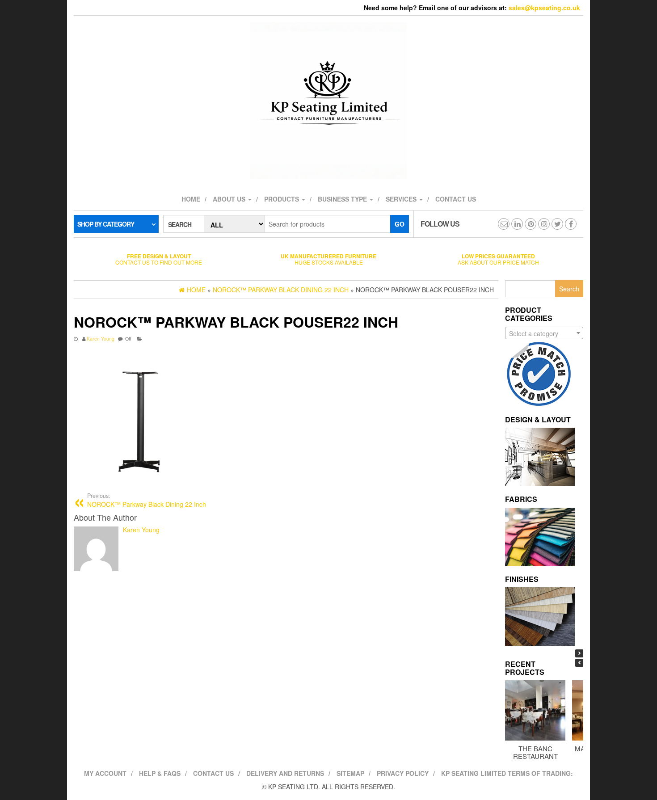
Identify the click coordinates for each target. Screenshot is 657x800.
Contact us (455, 198)
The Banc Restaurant (535, 752)
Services (402, 198)
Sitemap (350, 773)
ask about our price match (498, 259)
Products (282, 198)
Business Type (343, 198)
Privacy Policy (403, 773)
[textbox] (544, 333)
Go (399, 223)
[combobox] (544, 333)
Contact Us (213, 773)
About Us (230, 198)
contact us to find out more (158, 259)
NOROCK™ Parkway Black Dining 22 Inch (146, 500)
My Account (105, 773)
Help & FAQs (160, 773)
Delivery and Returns (285, 773)
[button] (579, 653)
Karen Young (100, 338)
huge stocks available (328, 259)
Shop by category (105, 223)
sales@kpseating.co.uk (544, 7)
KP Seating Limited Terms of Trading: (507, 773)
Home (190, 198)
